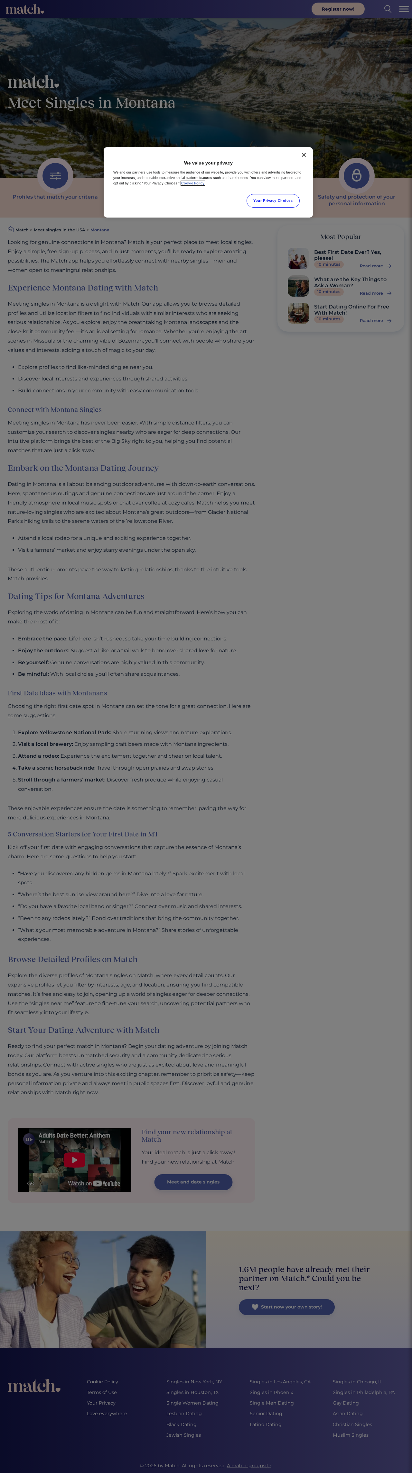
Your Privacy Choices (273, 200)
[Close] (304, 155)
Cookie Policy (192, 183)
